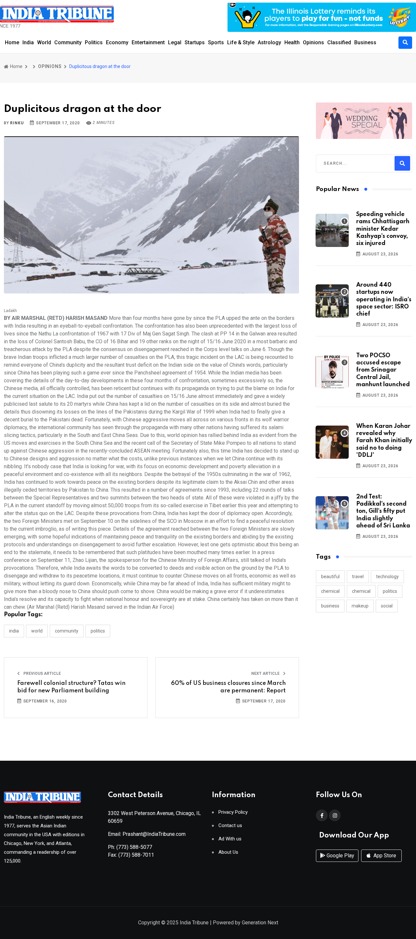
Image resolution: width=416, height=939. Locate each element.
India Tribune (194, 922)
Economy (117, 42)
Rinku (16, 123)
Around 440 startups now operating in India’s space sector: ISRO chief (383, 299)
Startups (195, 42)
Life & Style (240, 42)
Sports (216, 42)
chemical (330, 591)
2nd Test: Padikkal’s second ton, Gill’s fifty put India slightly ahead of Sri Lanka (383, 511)
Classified (339, 42)
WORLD (37, 630)
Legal (174, 42)
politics (390, 591)
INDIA (14, 630)
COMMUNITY (66, 630)
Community (68, 42)
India (28, 42)
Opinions (313, 42)
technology (387, 576)
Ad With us (229, 839)
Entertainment (148, 42)
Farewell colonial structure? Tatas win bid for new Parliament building (71, 686)
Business (365, 42)
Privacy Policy (233, 812)
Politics (94, 42)
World (44, 42)
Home (12, 42)
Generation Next (260, 922)
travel (358, 576)
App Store (384, 855)
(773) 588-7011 (136, 855)
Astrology (269, 42)
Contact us (230, 825)
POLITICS (98, 630)
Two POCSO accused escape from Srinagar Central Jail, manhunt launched (383, 370)
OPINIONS (49, 66)
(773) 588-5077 (134, 847)
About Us (228, 852)
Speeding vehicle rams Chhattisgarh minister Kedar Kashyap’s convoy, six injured (383, 229)
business (330, 605)
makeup (360, 605)
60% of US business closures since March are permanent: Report (228, 686)
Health (292, 42)
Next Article (265, 673)
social (387, 605)
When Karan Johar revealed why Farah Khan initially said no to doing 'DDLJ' (384, 440)
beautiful (330, 576)
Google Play (339, 855)
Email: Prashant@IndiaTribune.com (147, 834)
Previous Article (41, 673)
